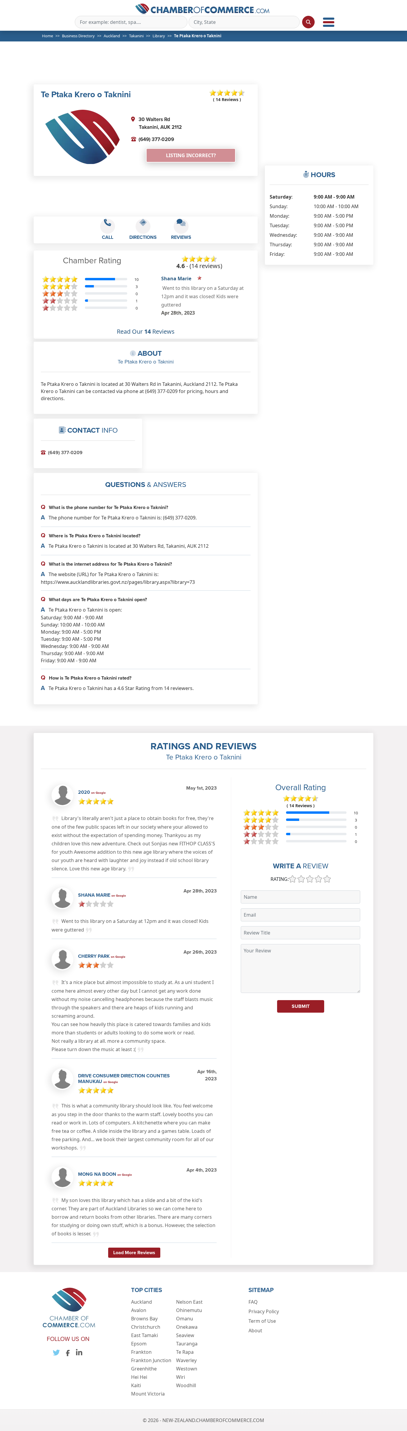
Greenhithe (144, 1368)
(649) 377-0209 (156, 139)
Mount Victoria (148, 1393)
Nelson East (189, 1302)
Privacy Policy (263, 1311)
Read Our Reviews (146, 331)
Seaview (185, 1335)
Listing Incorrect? (191, 155)
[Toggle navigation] (328, 22)
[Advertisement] (205, 66)
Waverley (186, 1360)
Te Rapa (185, 1352)
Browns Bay (144, 1318)
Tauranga (187, 1343)
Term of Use (262, 1321)
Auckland (112, 35)
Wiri (180, 1377)
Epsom (139, 1343)
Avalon (138, 1310)
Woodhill (186, 1385)
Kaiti (136, 1385)
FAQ (253, 1302)
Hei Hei (139, 1377)
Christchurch (145, 1327)
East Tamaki (144, 1335)
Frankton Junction (151, 1360)
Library (159, 35)
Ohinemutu (189, 1310)
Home (47, 35)
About (255, 1330)
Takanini (136, 35)
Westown (186, 1368)
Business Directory (78, 35)
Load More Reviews (134, 1252)
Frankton (141, 1352)
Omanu (184, 1318)
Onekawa (187, 1327)
